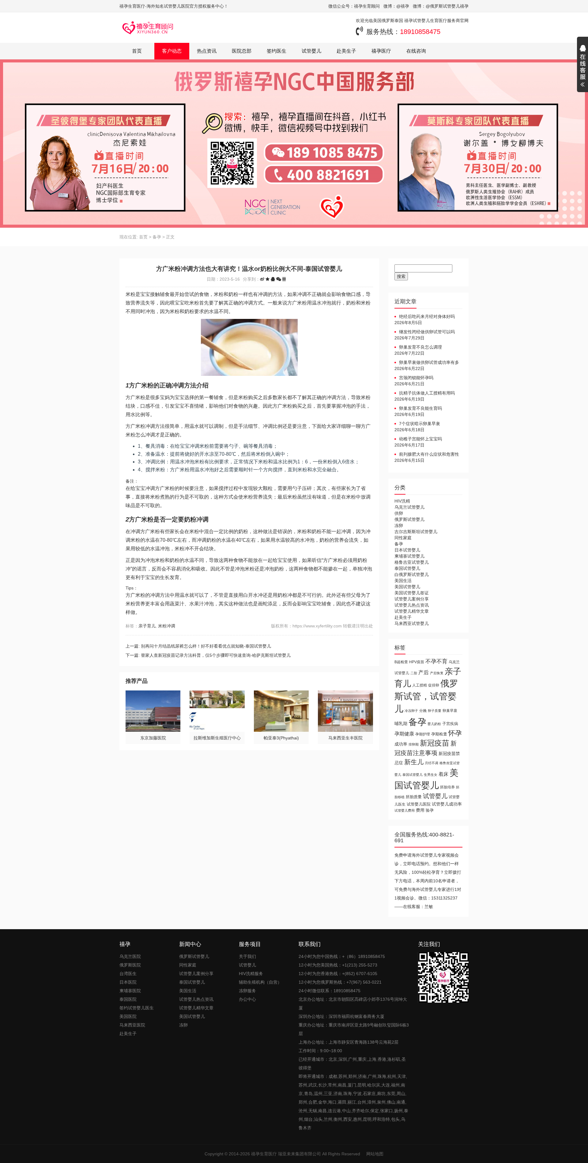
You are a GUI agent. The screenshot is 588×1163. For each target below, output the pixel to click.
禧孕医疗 (381, 51)
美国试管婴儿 (407, 586)
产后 (423, 672)
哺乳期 (400, 723)
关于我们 (247, 956)
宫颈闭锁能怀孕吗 (416, 377)
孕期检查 (439, 734)
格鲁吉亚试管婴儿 (411, 562)
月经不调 (431, 763)
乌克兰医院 (130, 956)
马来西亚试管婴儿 (411, 623)
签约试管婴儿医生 (136, 1007)
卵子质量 (434, 710)
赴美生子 (346, 51)
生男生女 (430, 774)
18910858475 (420, 32)
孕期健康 (404, 733)
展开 (582, 66)
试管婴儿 (311, 51)
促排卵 (433, 685)
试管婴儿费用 (404, 810)
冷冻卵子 (411, 710)
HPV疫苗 (416, 662)
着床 (443, 774)
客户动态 (172, 51)
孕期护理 (422, 734)
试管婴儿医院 (419, 804)
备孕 (157, 236)
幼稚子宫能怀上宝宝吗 (420, 438)
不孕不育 (436, 661)
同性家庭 (403, 537)
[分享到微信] (278, 279)
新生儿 (414, 761)
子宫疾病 (450, 723)
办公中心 (247, 999)
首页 (137, 51)
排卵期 (414, 744)
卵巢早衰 (450, 711)
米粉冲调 (166, 625)
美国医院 (128, 1016)
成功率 (400, 744)
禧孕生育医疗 (264, 1153)
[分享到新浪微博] (262, 279)
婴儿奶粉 (434, 724)
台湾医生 (128, 973)
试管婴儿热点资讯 (411, 605)
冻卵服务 (247, 990)
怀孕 (455, 733)
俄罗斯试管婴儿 (409, 519)
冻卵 (398, 525)
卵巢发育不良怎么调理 (420, 347)
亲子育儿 (147, 625)
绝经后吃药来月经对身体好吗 (427, 316)
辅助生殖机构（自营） (260, 982)
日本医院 (128, 982)
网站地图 (374, 1153)
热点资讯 (207, 51)
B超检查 (401, 662)
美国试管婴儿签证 (411, 592)
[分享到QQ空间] (268, 279)
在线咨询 (416, 51)
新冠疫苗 (434, 743)
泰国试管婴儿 (407, 568)
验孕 (430, 810)
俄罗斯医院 (130, 965)
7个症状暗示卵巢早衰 (419, 423)
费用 (420, 810)
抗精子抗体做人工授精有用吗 (427, 393)
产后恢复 (436, 673)
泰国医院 (128, 999)
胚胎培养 (447, 787)
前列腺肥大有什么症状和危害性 (429, 454)
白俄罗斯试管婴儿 (411, 574)
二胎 (413, 673)
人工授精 (419, 685)
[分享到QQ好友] (273, 279)
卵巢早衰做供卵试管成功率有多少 (426, 362)
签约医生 (276, 51)
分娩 (423, 710)
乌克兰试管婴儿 (409, 507)
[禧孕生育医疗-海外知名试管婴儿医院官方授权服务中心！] (147, 27)
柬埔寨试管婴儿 (409, 556)
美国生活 (403, 580)
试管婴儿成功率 (447, 804)
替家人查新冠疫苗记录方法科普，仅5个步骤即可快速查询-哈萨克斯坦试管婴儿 (216, 655)
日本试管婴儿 (407, 550)
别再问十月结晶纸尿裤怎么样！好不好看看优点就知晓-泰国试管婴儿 (206, 646)
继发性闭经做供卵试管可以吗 (427, 331)
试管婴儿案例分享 (411, 598)
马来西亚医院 (132, 1025)
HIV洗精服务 (251, 973)
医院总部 (241, 51)
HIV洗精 (402, 501)
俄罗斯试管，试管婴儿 (426, 696)
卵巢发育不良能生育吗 (420, 408)
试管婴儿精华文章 (411, 611)
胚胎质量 (414, 797)
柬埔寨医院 (130, 990)
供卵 (398, 513)
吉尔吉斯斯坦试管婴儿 (415, 531)
